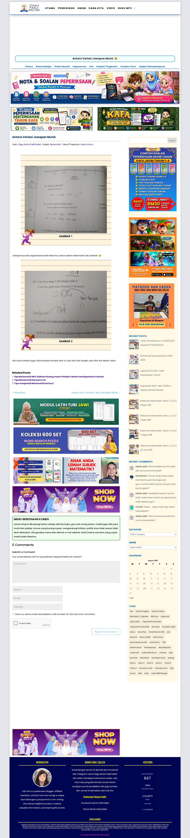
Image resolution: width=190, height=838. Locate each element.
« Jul (131, 597)
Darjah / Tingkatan (107, 67)
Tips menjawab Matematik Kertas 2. (34, 383)
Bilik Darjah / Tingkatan (139, 616)
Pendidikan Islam (158, 658)
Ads (131, 611)
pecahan (133, 658)
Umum (81, 8)
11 (137, 578)
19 (144, 583)
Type (171, 668)
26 (144, 588)
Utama (50, 8)
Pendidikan (66, 8)
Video (111, 8)
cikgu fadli (165, 616)
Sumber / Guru (128, 67)
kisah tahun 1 (155, 642)
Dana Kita (96, 8)
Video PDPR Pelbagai (159, 673)
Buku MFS (125, 8)
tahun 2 (141, 663)
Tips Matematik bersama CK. (30, 380)
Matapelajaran (150, 647)
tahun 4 (159, 663)
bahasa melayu (158, 611)
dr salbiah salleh (168, 627)
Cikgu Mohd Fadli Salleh (29, 144)
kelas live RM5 (145, 637)
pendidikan (144, 658)
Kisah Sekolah (62, 67)
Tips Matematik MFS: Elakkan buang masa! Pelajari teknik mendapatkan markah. (59, 376)
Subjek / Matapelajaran (152, 67)
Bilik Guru (154, 616)
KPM (164, 642)
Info (91, 67)
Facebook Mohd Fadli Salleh (95, 803)
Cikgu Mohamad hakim (151, 621)
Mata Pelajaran (165, 647)
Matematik (55, 144)
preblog (171, 658)
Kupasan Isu (79, 67)
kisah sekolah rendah (138, 642)
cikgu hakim (135, 621)
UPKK (140, 673)
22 (165, 583)
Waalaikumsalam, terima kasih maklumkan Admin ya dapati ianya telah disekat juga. (155, 497)
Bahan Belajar (44, 67)
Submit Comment (105, 632)
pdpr (171, 653)
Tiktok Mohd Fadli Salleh (95, 809)
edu (168, 632)
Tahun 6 (133, 668)
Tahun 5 (167, 663)
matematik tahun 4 (149, 653)
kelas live (133, 637)
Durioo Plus (142, 632)
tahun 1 (133, 663)
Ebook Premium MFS (156, 632)
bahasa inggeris (142, 611)
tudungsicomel (161, 668)
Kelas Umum (87, 144)
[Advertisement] (95, 36)
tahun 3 (150, 663)
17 (131, 583)
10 (131, 578)
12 (144, 578)
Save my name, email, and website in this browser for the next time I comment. (55, 614)
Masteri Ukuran (136, 647)
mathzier (162, 653)
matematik (134, 653)
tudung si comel (145, 668)
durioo (132, 632)
